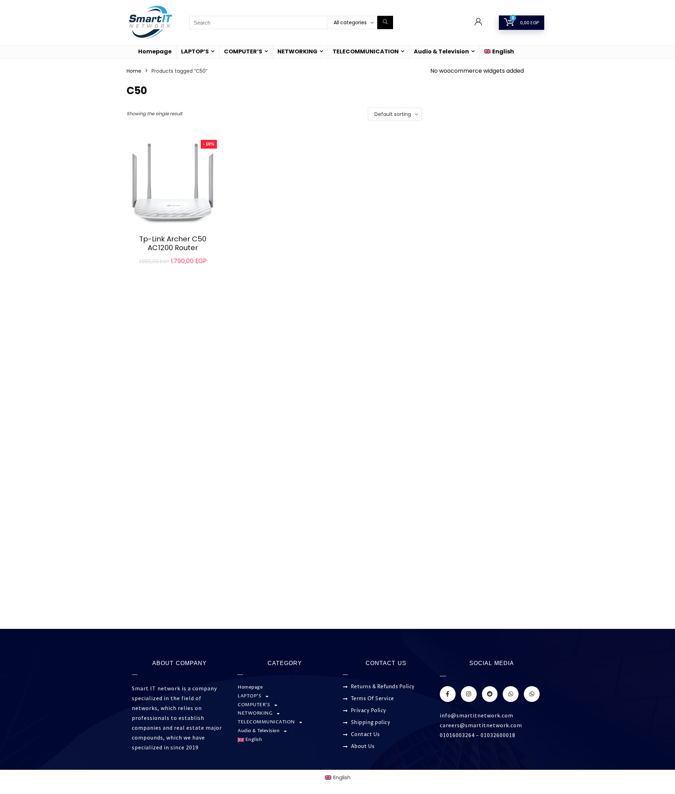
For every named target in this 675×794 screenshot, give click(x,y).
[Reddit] (490, 694)
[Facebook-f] (448, 694)
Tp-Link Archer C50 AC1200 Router (172, 243)
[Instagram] (469, 694)
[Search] (385, 22)
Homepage (155, 51)
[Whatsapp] (511, 694)
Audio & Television (441, 51)
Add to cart (172, 269)
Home (134, 70)
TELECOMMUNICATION (366, 51)
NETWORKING (297, 51)
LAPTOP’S (195, 51)
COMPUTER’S (243, 51)
